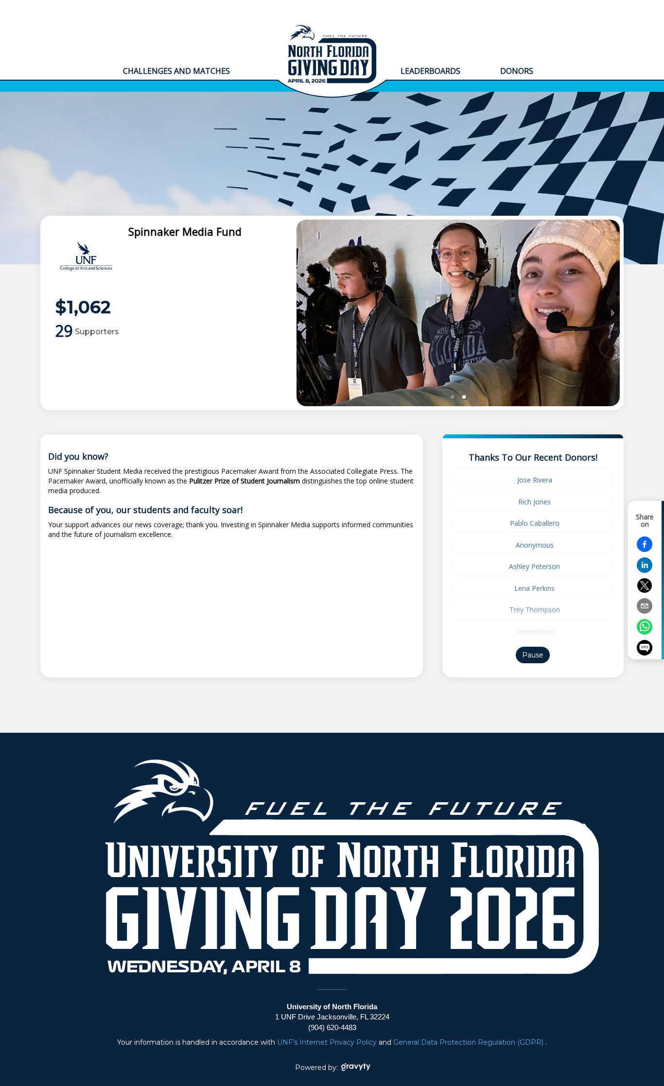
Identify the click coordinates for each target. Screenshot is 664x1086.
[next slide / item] (613, 313)
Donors (517, 71)
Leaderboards (430, 71)
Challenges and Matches (176, 71)
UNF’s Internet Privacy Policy (328, 1042)
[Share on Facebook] (644, 549)
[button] (452, 397)
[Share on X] (644, 590)
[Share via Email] (644, 611)
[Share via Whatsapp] (644, 632)
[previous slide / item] (303, 313)
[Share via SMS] (644, 649)
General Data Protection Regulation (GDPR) (469, 1042)
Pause (532, 655)
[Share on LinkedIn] (644, 570)
